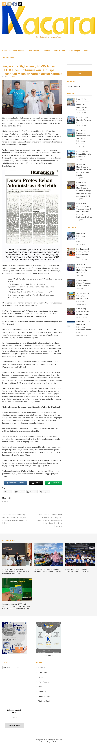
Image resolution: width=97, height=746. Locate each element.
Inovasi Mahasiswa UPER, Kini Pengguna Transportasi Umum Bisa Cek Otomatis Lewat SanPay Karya (16, 606)
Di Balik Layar (74, 51)
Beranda (6, 51)
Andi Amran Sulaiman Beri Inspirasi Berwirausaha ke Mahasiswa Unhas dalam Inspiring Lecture (49, 520)
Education (42, 672)
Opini (86, 51)
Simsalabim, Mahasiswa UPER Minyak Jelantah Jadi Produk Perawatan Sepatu (83, 169)
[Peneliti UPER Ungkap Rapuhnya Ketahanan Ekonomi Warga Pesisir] (48, 566)
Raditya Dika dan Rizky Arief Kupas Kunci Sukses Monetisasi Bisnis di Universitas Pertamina (15, 571)
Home (41, 677)
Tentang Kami (8, 57)
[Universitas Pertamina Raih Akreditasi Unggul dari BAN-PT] (80, 566)
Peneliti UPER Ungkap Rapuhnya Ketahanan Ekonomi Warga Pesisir (47, 570)
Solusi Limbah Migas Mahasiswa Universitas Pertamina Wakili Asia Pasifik (84, 327)
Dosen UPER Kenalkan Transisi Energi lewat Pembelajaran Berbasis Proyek (82, 104)
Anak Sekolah (33, 51)
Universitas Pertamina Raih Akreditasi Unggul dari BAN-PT (77, 570)
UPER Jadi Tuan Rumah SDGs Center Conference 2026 (30, 292)
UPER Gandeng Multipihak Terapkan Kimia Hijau (27, 284)
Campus (46, 51)
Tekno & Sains (59, 51)
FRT (54, 742)
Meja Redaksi (18, 51)
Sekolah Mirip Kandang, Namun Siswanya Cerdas (82, 311)
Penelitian (42, 691)
